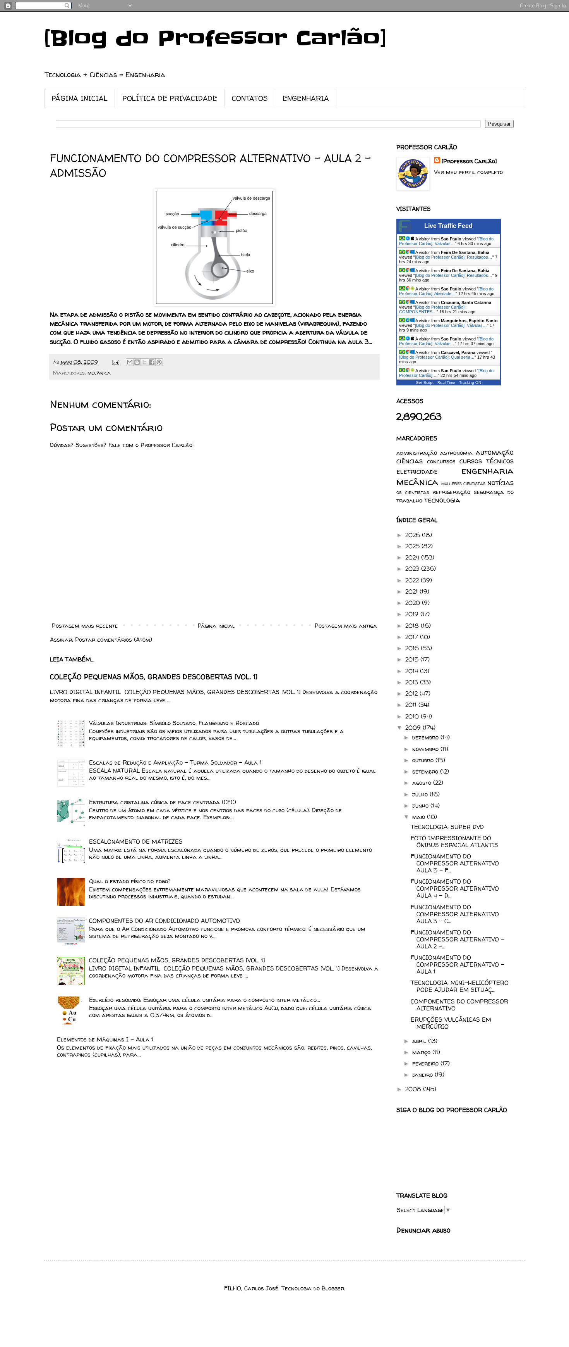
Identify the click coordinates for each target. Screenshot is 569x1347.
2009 (414, 728)
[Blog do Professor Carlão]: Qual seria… (437, 357)
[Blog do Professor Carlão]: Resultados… (453, 257)
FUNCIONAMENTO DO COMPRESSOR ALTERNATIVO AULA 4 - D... (455, 888)
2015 (412, 659)
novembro (426, 749)
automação (495, 452)
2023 (413, 569)
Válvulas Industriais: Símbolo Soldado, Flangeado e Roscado (174, 723)
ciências (409, 461)
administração (416, 453)
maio (419, 817)
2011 (411, 705)
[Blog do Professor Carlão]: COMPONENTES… (432, 309)
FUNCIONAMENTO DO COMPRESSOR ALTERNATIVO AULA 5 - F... (455, 863)
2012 (412, 693)
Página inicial (216, 626)
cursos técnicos (486, 461)
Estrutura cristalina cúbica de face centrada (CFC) (162, 802)
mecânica (99, 372)
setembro (426, 771)
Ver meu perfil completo (468, 172)
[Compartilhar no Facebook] (152, 362)
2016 (413, 648)
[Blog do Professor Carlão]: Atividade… (446, 291)
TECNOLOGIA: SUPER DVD (447, 827)
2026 (413, 535)
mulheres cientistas (463, 483)
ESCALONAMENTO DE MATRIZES (136, 842)
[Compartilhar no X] (144, 362)
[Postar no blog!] (137, 362)
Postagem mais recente (85, 626)
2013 (412, 682)
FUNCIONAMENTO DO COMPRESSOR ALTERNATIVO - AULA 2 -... (457, 939)
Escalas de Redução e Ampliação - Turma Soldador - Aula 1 (175, 762)
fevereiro (426, 1063)
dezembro (426, 737)
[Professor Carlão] (469, 161)
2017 (412, 637)
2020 (413, 603)
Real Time (446, 382)
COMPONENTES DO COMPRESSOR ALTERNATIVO (459, 1004)
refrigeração (451, 492)
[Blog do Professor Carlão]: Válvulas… (446, 241)
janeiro (423, 1075)
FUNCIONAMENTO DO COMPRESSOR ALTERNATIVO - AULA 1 (457, 964)
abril (420, 1041)
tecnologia (442, 500)
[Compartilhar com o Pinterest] (159, 362)
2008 (414, 1089)
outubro (423, 760)
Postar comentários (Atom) (113, 640)
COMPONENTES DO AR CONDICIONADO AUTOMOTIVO (164, 921)
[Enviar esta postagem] (115, 361)
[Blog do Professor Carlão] (215, 39)
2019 (412, 614)
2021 (412, 591)
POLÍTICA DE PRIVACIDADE (169, 98)
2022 (413, 580)
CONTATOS (250, 98)
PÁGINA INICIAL (79, 98)
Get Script (425, 382)
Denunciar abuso (423, 1230)
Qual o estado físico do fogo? (130, 881)
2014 (412, 671)
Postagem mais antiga (346, 626)
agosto (422, 783)
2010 (413, 716)
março (422, 1052)
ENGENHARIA (306, 98)
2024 (413, 557)
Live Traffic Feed (448, 226)
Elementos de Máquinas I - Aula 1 (105, 1039)
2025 (413, 546)
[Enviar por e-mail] (130, 362)
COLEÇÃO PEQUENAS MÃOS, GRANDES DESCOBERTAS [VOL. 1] (153, 677)
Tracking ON (470, 382)
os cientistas (412, 492)
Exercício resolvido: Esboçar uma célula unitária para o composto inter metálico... (204, 1000)
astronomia (456, 453)
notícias (500, 482)
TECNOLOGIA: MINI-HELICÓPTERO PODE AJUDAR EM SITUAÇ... (460, 986)
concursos (441, 461)
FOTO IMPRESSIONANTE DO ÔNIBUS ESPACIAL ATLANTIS (454, 841)
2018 (413, 626)
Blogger (333, 1288)
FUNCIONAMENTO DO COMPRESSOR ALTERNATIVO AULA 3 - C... (455, 914)
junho (421, 805)
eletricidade (417, 471)
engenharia (487, 470)
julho (421, 794)
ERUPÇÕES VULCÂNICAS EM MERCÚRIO (451, 1023)
